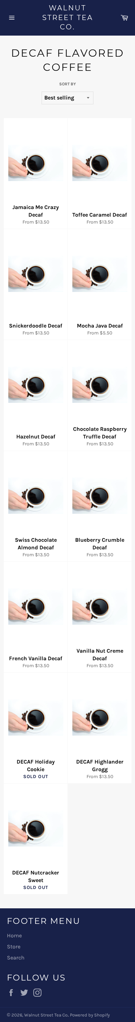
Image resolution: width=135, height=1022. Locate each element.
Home (14, 935)
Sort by (67, 84)
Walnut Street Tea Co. (67, 17)
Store (13, 946)
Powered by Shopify (90, 1015)
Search (16, 957)
